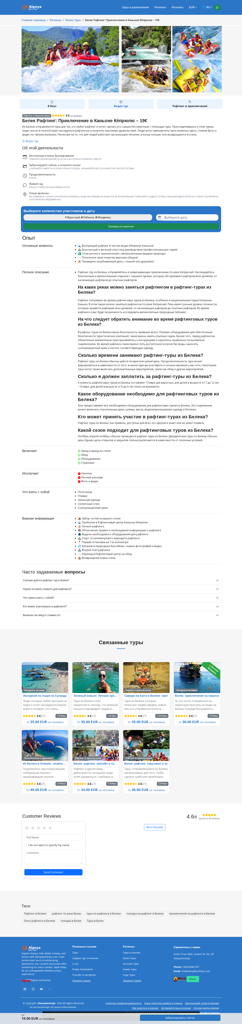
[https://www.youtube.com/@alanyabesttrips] (41, 989)
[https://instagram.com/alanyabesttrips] (33, 989)
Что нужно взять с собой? (38, 597)
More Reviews (154, 827)
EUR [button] (192, 7)
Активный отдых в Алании (176, 1008)
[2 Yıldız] (32, 828)
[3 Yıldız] (38, 828)
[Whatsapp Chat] (217, 7)
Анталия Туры (131, 964)
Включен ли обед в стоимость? (42, 615)
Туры (75, 952)
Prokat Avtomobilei (82, 969)
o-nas (75, 964)
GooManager (43, 1007)
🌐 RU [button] (206, 7)
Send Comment (53, 872)
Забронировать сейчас (180, 1018)
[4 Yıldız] (44, 828)
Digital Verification (41, 980)
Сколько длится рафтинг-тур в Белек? (46, 580)
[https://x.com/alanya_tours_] (49, 989)
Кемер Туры (130, 969)
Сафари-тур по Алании (85, 958)
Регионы (160, 7)
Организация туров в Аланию (202, 1003)
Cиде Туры (129, 975)
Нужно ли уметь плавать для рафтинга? (47, 589)
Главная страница (34, 20)
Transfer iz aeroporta (84, 975)
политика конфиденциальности (124, 1003)
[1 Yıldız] (26, 828)
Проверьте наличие (121, 226)
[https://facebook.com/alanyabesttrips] (25, 989)
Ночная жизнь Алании (206, 1008)
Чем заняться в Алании (145, 1008)
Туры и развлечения (135, 7)
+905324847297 (190, 966)
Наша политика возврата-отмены (163, 1003)
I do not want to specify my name (48, 845)
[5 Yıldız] (50, 828)
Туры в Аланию (131, 952)
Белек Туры (73, 20)
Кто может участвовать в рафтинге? (45, 606)
